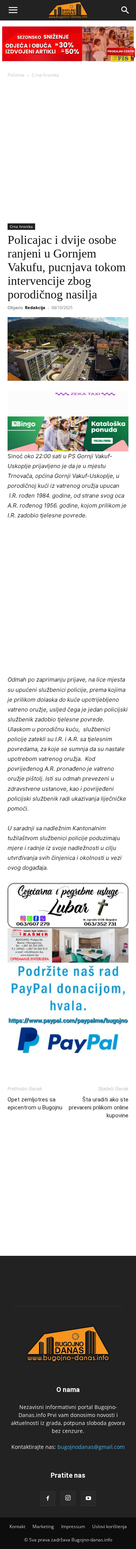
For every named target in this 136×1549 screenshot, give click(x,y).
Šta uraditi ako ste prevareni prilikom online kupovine (98, 1107)
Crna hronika (45, 75)
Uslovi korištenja (109, 1526)
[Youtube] (88, 1498)
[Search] (125, 10)
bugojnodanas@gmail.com (91, 1446)
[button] (13, 10)
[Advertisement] (68, 151)
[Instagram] (68, 1498)
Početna (16, 75)
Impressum (73, 1526)
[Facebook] (47, 1498)
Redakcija (35, 307)
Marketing (43, 1526)
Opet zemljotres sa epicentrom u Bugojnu (35, 1103)
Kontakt (17, 1526)
